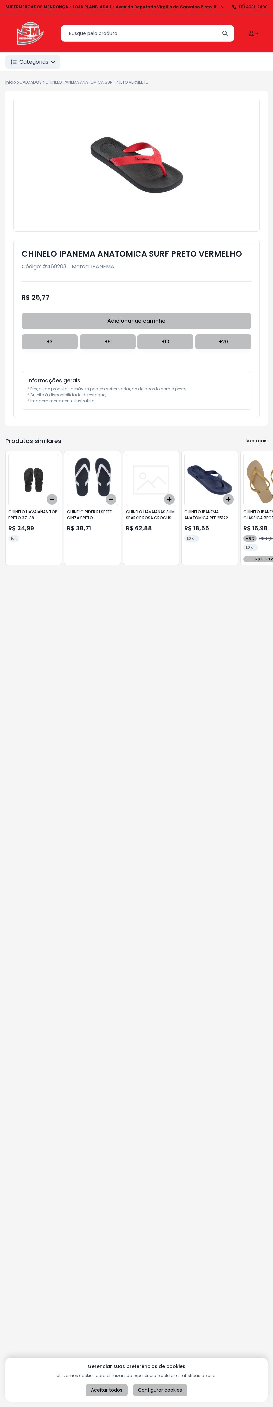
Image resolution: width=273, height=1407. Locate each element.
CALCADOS (30, 82)
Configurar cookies (160, 1390)
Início (10, 82)
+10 (165, 341)
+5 (108, 341)
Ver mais (257, 440)
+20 (223, 341)
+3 (50, 341)
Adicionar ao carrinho (136, 321)
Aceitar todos (106, 1390)
